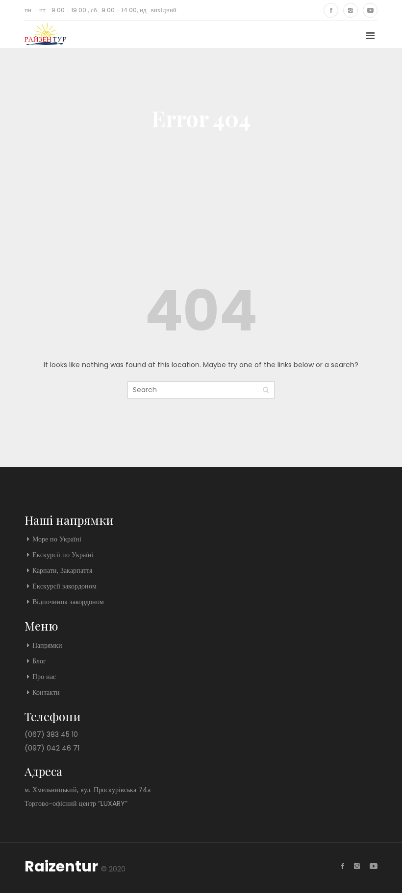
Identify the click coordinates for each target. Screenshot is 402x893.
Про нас (44, 677)
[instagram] (350, 10)
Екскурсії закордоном (64, 586)
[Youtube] (370, 10)
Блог (39, 661)
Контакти (46, 692)
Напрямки (47, 645)
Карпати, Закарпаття (62, 570)
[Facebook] (331, 10)
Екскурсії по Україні (63, 555)
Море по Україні (56, 539)
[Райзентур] (45, 35)
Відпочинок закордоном (68, 602)
